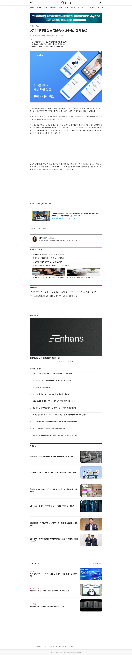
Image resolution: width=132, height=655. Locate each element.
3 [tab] (63, 361)
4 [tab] (65, 361)
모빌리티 (53, 8)
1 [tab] (59, 361)
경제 (66, 8)
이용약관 (39, 646)
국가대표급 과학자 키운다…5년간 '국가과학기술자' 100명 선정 (53, 472)
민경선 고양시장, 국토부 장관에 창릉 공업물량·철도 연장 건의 (52, 374)
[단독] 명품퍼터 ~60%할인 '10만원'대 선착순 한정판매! (49, 42)
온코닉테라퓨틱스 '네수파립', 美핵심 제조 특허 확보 (49, 428)
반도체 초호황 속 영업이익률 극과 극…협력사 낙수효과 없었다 (52, 457)
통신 (60, 8)
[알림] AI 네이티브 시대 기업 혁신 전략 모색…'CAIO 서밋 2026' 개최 (60, 240)
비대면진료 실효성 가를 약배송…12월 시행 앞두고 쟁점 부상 (52, 381)
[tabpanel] (66, 339)
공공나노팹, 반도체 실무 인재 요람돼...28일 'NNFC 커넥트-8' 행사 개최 (55, 435)
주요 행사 (34, 315)
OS (45, 228)
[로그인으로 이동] (100, 2)
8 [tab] (72, 361)
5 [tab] (66, 361)
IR (39, 228)
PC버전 (72, 646)
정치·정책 (91, 8)
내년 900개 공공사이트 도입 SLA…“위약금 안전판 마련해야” (52, 506)
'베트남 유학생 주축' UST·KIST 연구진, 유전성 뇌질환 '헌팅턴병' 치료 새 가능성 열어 (59, 415)
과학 (83, 8)
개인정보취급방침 (49, 646)
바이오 (37, 26)
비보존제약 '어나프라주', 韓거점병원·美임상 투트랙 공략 (51, 394)
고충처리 (58, 646)
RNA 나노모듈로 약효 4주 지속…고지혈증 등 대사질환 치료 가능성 (54, 401)
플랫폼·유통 (75, 8)
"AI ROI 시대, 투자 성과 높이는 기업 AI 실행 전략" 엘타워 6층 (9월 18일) (53, 296)
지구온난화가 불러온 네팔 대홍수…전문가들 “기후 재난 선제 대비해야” (55, 422)
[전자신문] (66, 2)
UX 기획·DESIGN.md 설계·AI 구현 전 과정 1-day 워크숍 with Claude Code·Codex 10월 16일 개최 (63, 292)
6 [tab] (68, 361)
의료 (33, 228)
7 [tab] (70, 361)
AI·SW (32, 8)
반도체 (39, 8)
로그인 (32, 646)
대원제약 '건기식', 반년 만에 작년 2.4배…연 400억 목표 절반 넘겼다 (54, 408)
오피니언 (101, 8)
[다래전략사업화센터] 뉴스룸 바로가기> (63, 218)
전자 (45, 8)
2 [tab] (61, 361)
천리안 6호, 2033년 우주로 (41, 387)
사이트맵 (65, 646)
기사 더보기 (51, 238)
